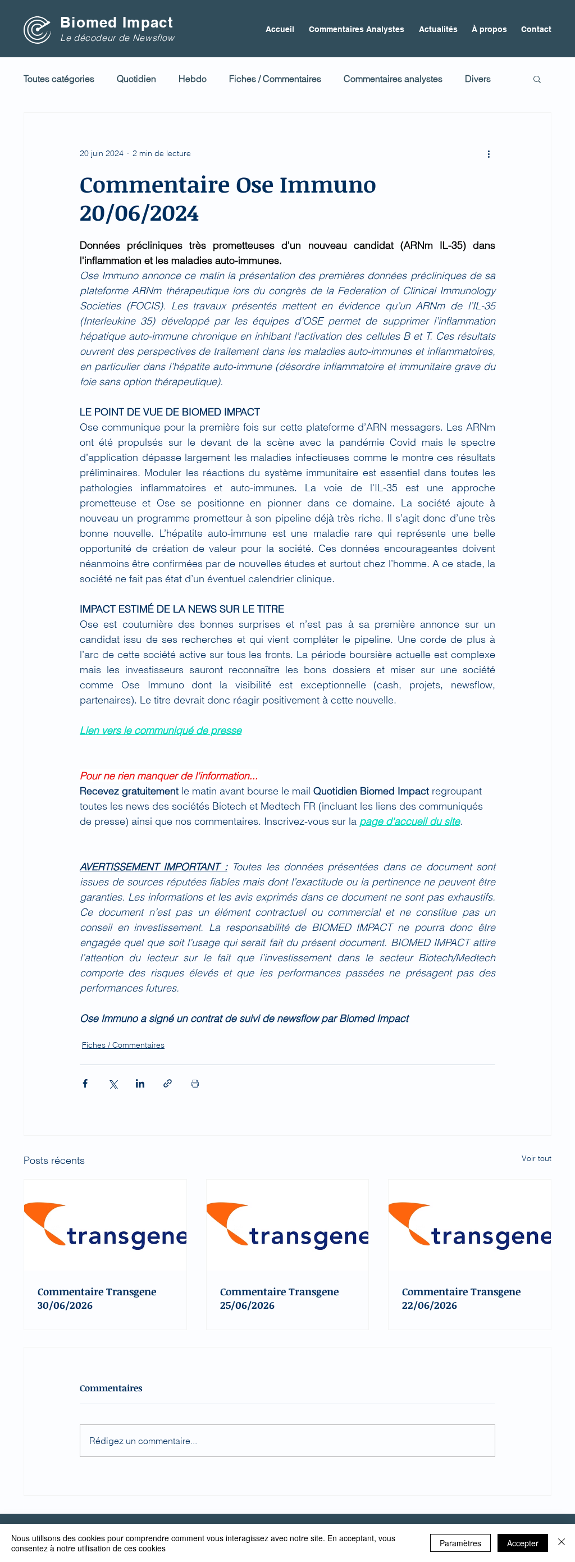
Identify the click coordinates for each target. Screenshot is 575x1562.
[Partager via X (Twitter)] (112, 1083)
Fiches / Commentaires (275, 78)
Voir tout (536, 1158)
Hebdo (193, 78)
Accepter (523, 1543)
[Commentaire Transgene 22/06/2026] (470, 1225)
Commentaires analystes (393, 78)
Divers (478, 78)
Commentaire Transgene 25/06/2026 (279, 1298)
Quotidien (136, 78)
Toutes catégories (59, 78)
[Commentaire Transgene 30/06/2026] (105, 1225)
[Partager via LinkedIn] (140, 1083)
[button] (537, 78)
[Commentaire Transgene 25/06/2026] (288, 1225)
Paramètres (460, 1543)
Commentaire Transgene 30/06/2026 (97, 1298)
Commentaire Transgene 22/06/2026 (461, 1298)
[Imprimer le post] (195, 1083)
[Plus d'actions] (488, 153)
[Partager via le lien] (167, 1083)
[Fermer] (561, 1543)
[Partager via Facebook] (85, 1083)
